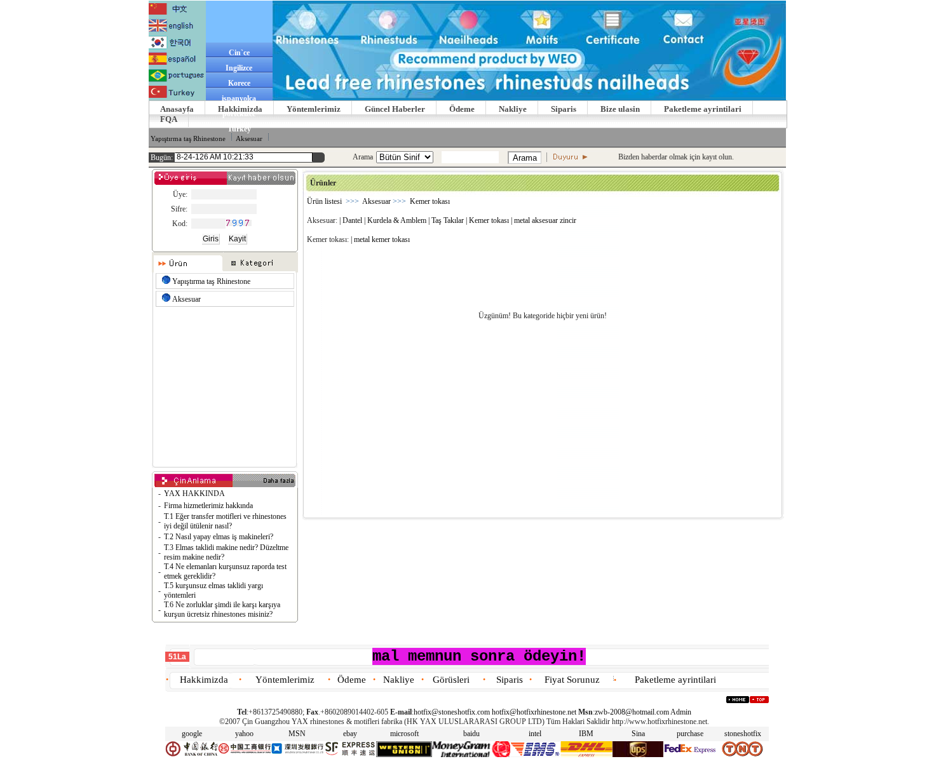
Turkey (239, 128)
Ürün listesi (324, 201)
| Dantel (350, 220)
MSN (297, 733)
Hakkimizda (240, 109)
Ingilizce (239, 68)
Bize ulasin (620, 109)
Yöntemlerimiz (313, 109)
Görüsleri (451, 680)
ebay (350, 733)
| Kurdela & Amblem (395, 220)
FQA (168, 119)
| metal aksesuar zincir (543, 220)
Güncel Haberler (395, 109)
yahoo (244, 733)
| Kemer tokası (487, 220)
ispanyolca (239, 98)
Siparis (563, 109)
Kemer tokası (430, 201)
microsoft (404, 733)
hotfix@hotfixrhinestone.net (534, 712)
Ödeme (462, 109)
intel (535, 733)
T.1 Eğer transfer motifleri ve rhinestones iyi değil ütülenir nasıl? (225, 521)
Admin (680, 712)
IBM (586, 733)
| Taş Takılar (446, 220)
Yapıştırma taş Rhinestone (188, 138)
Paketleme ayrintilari (702, 109)
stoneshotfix (742, 733)
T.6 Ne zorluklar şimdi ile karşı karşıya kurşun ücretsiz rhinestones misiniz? (222, 609)
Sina (638, 733)
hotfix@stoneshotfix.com (452, 712)
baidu (471, 733)
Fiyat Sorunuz (572, 680)
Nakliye (512, 109)
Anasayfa (176, 109)
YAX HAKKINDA (194, 493)
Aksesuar (249, 138)
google (192, 733)
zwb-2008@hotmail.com (632, 712)
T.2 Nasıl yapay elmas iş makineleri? (218, 536)
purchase (690, 733)
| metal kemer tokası (380, 239)
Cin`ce (239, 52)
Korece (239, 83)
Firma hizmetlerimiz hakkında (208, 505)
